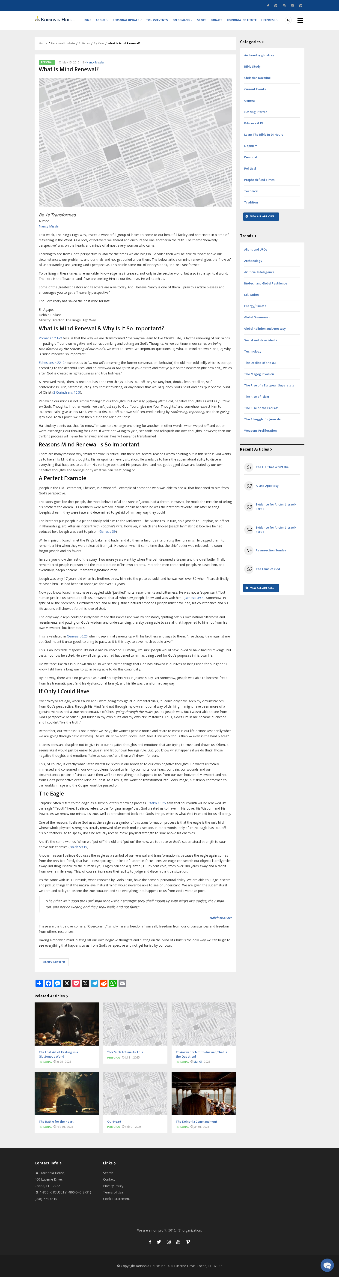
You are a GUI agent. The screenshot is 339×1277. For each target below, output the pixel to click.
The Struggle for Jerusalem (263, 419)
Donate (216, 20)
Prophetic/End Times (259, 179)
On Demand (181, 20)
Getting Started (256, 112)
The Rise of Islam (256, 396)
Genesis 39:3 (193, 597)
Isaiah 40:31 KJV (221, 918)
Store (201, 20)
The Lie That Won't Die (272, 467)
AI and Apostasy (267, 486)
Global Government (258, 317)
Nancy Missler (95, 62)
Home (87, 20)
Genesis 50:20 (77, 636)
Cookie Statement (116, 1198)
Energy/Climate (255, 306)
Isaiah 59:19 (78, 847)
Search (108, 1173)
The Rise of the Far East (261, 408)
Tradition (251, 202)
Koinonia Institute (242, 20)
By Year (99, 43)
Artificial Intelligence (259, 272)
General (249, 100)
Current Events (255, 89)
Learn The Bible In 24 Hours (263, 134)
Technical (251, 191)
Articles (84, 43)
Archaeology (253, 260)
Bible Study (252, 66)
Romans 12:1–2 (50, 338)
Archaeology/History (259, 55)
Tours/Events (157, 20)
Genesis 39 (107, 531)
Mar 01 (197, 1062)
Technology (252, 351)
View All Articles (262, 216)
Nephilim (250, 146)
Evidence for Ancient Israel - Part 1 (276, 530)
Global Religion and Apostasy (265, 328)
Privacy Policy (113, 1186)
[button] (327, 1265)
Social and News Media (260, 340)
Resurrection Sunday (271, 550)
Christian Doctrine (257, 78)
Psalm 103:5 (157, 803)
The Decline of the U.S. (260, 362)
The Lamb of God (268, 569)
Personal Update (126, 20)
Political (250, 168)
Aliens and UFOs (255, 249)
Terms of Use (113, 1192)
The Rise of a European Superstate (269, 385)
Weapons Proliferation (260, 430)
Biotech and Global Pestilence (265, 283)
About (101, 20)
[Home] (55, 18)
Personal (47, 62)
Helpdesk (268, 20)
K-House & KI (253, 123)
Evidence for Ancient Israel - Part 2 (276, 506)
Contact (109, 1179)
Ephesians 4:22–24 (52, 362)
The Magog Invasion (259, 374)
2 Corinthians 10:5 (66, 392)
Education (251, 294)
